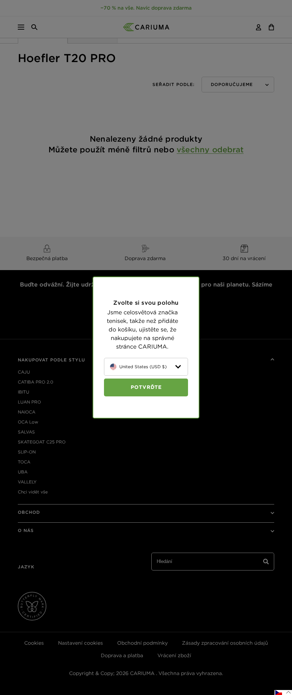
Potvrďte (146, 387)
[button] (283, 692)
